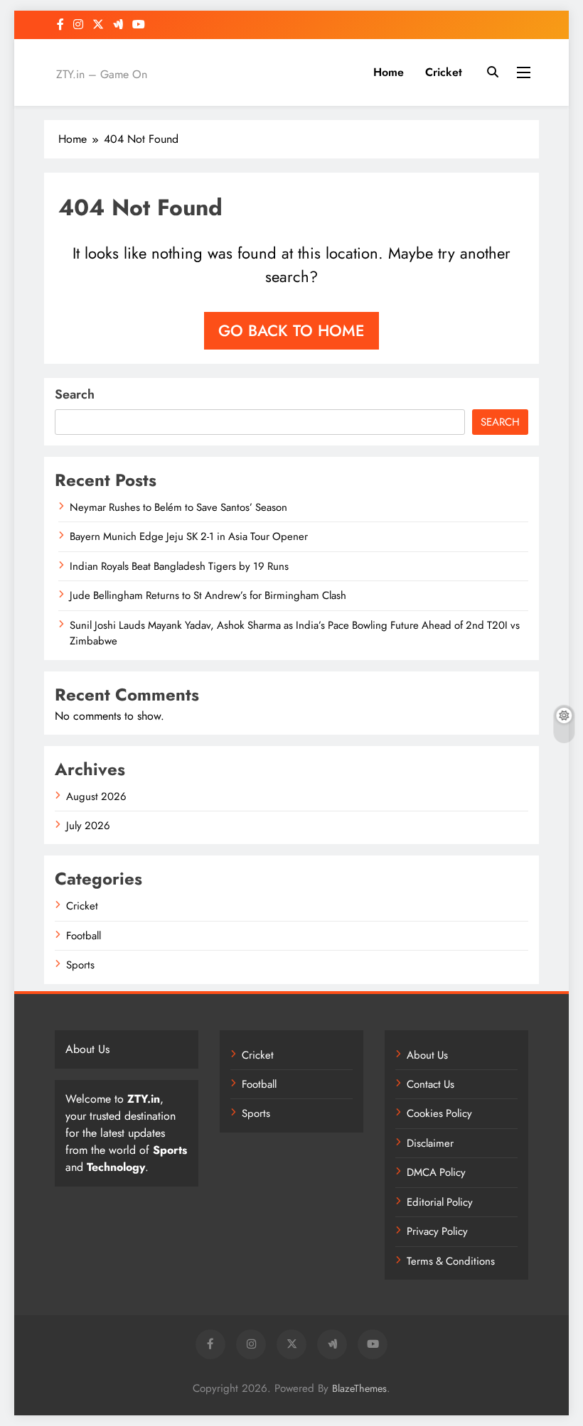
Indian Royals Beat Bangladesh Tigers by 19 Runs (179, 566)
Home (388, 72)
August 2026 (96, 796)
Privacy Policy (437, 1231)
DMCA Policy (436, 1172)
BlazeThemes (359, 1388)
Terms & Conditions (451, 1261)
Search (75, 394)
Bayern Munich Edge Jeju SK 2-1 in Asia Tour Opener (189, 536)
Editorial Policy (440, 1202)
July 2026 (88, 825)
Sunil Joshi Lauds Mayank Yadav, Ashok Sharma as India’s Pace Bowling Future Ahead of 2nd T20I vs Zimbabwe (295, 633)
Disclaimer (430, 1143)
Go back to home (291, 330)
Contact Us (430, 1084)
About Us (427, 1055)
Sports (80, 965)
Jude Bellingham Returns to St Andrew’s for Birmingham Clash (208, 595)
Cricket (443, 72)
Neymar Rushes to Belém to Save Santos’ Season (178, 507)
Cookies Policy (439, 1113)
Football (83, 936)
